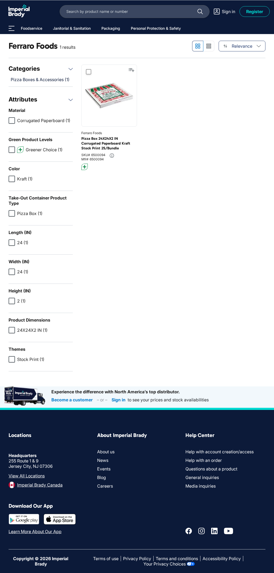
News (102, 460)
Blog (101, 477)
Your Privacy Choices (164, 564)
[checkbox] (12, 120)
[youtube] (228, 531)
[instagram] (201, 531)
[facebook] (188, 531)
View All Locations (27, 475)
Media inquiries (200, 486)
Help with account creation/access (219, 451)
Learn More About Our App (35, 531)
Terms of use (106, 558)
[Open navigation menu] (11, 28)
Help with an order (203, 460)
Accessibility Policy (222, 558)
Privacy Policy (137, 558)
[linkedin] (214, 531)
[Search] (200, 11)
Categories (24, 68)
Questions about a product (211, 469)
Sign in (118, 399)
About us (106, 451)
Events (104, 469)
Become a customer (72, 399)
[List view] (208, 46)
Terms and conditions (177, 558)
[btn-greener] (84, 167)
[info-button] (112, 155)
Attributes (23, 99)
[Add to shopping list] (131, 70)
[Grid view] (197, 46)
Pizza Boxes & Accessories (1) (40, 79)
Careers (105, 486)
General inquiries (202, 477)
